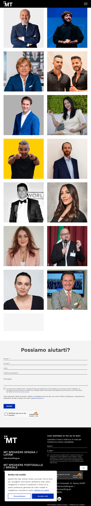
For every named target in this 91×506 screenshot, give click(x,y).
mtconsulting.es (12, 458)
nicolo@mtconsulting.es (59, 489)
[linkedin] (59, 499)
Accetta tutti (43, 496)
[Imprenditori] (24, 28)
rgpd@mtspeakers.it (37, 398)
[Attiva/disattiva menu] (85, 4)
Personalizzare (19, 496)
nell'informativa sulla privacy (20, 392)
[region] (31, 486)
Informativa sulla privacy (57, 505)
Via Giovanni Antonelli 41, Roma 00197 (66, 483)
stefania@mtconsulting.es (60, 486)
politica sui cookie (41, 490)
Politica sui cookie (77, 505)
